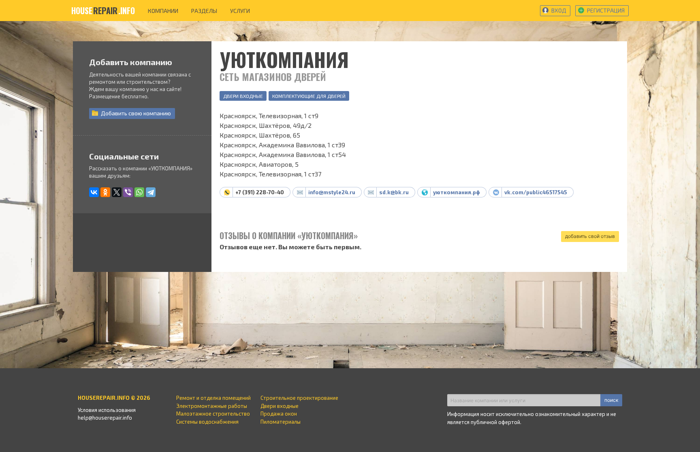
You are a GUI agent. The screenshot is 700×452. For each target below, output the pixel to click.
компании (163, 10)
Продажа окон (278, 413)
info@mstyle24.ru (331, 192)
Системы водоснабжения (207, 421)
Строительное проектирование (299, 398)
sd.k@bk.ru (394, 192)
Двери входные (243, 96)
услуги (240, 10)
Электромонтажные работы (211, 406)
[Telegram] (151, 192)
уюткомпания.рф (456, 192)
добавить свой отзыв (590, 236)
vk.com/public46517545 (535, 192)
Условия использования (107, 410)
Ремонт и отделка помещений (213, 398)
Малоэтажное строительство (213, 413)
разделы (204, 10)
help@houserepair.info (105, 417)
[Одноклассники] (105, 192)
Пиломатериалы (280, 421)
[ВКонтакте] (94, 192)
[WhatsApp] (139, 192)
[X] (117, 192)
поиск (611, 400)
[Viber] (128, 192)
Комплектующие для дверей (309, 96)
